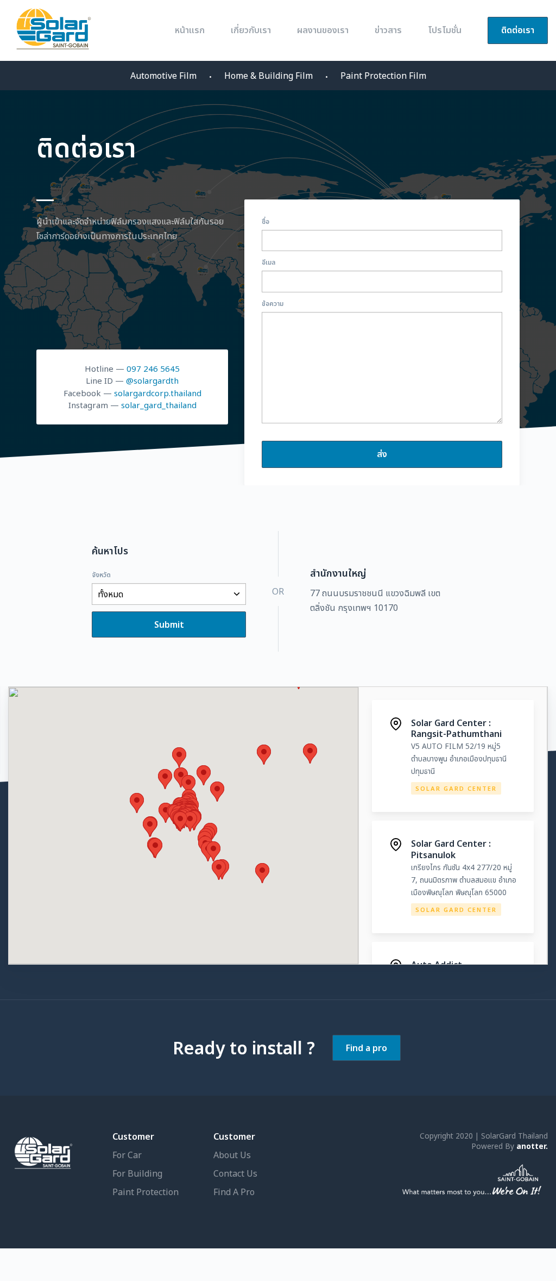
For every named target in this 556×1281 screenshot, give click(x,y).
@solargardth (152, 380)
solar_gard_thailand (159, 404)
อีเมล (268, 262)
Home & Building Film (268, 76)
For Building (137, 1173)
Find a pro (366, 1048)
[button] (155, 848)
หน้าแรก (190, 30)
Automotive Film (163, 76)
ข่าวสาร (388, 30)
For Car (127, 1155)
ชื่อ (265, 221)
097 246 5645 (153, 368)
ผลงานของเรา (323, 30)
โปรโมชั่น (445, 30)
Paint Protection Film (383, 76)
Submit (169, 624)
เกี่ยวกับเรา (251, 30)
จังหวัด (101, 574)
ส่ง (382, 454)
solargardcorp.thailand (157, 393)
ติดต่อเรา (517, 30)
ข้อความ (272, 303)
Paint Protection (145, 1192)
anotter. (532, 1146)
